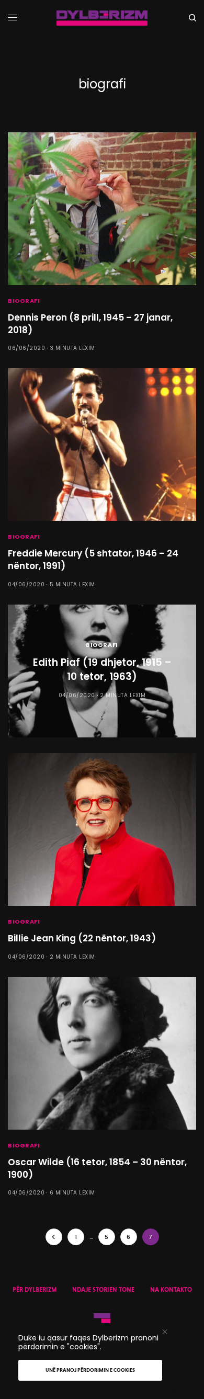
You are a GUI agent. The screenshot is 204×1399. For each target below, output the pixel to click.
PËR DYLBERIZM (34, 1289)
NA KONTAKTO (171, 1289)
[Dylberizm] (102, 18)
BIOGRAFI (24, 301)
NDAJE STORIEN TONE (103, 1289)
